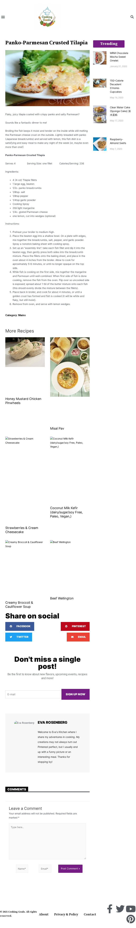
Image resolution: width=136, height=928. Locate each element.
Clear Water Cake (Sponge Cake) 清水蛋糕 (120, 111)
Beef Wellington (62, 598)
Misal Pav (57, 428)
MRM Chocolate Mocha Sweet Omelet (119, 56)
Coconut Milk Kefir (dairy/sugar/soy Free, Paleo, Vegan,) (66, 512)
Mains (22, 315)
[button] (3, 17)
